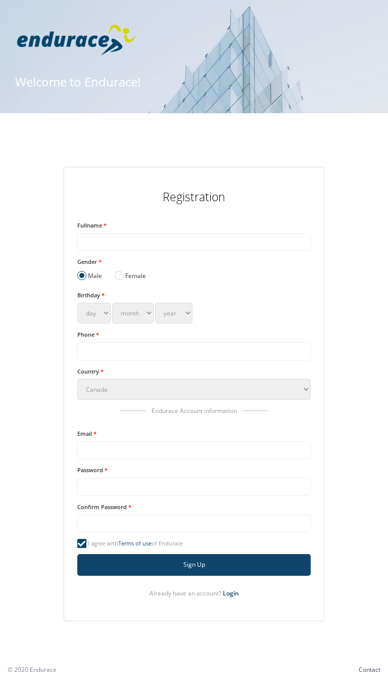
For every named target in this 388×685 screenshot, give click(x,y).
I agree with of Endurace (135, 543)
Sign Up (194, 564)
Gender (89, 261)
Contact (369, 669)
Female (135, 275)
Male (95, 275)
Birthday (91, 295)
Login (231, 593)
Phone (88, 334)
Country (90, 371)
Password (92, 470)
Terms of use (135, 543)
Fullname (92, 225)
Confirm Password (104, 507)
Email (86, 433)
